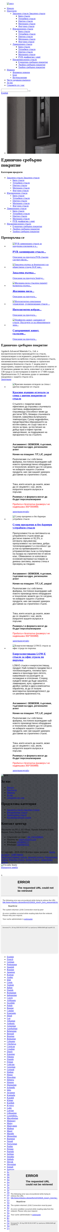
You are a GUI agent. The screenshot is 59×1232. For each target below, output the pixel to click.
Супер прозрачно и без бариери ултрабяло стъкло (32, 526)
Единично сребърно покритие (33, 62)
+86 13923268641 (34, 837)
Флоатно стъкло (16, 860)
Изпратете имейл (9, 867)
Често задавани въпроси (19, 80)
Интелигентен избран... (27, 309)
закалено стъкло (36, 857)
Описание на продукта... (25, 296)
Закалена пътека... (24, 272)
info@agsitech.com (27, 839)
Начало (10, 8)
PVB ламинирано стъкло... (29, 251)
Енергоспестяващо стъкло (14, 857)
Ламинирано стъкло (22, 44)
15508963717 (23, 842)
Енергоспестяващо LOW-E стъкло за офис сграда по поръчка (29, 657)
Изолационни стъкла (23, 29)
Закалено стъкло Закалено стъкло (29, 13)
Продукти (12, 11)
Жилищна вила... (23, 291)
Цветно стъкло (25, 21)
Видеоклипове (20, 77)
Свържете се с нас (15, 85)
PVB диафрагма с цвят (29, 57)
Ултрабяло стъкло (27, 18)
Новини (11, 70)
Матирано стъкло (26, 23)
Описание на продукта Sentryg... (28, 278)
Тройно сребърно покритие (31, 67)
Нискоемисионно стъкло (25, 59)
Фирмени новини (21, 72)
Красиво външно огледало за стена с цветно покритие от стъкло (31, 395)
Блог (15, 75)
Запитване (6, 379)
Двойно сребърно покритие (31, 64)
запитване (17, 511)
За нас (10, 82)
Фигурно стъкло (26, 26)
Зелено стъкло (33, 860)
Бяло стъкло (24, 16)
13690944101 (23, 844)
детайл (25, 511)
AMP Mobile (17, 854)
